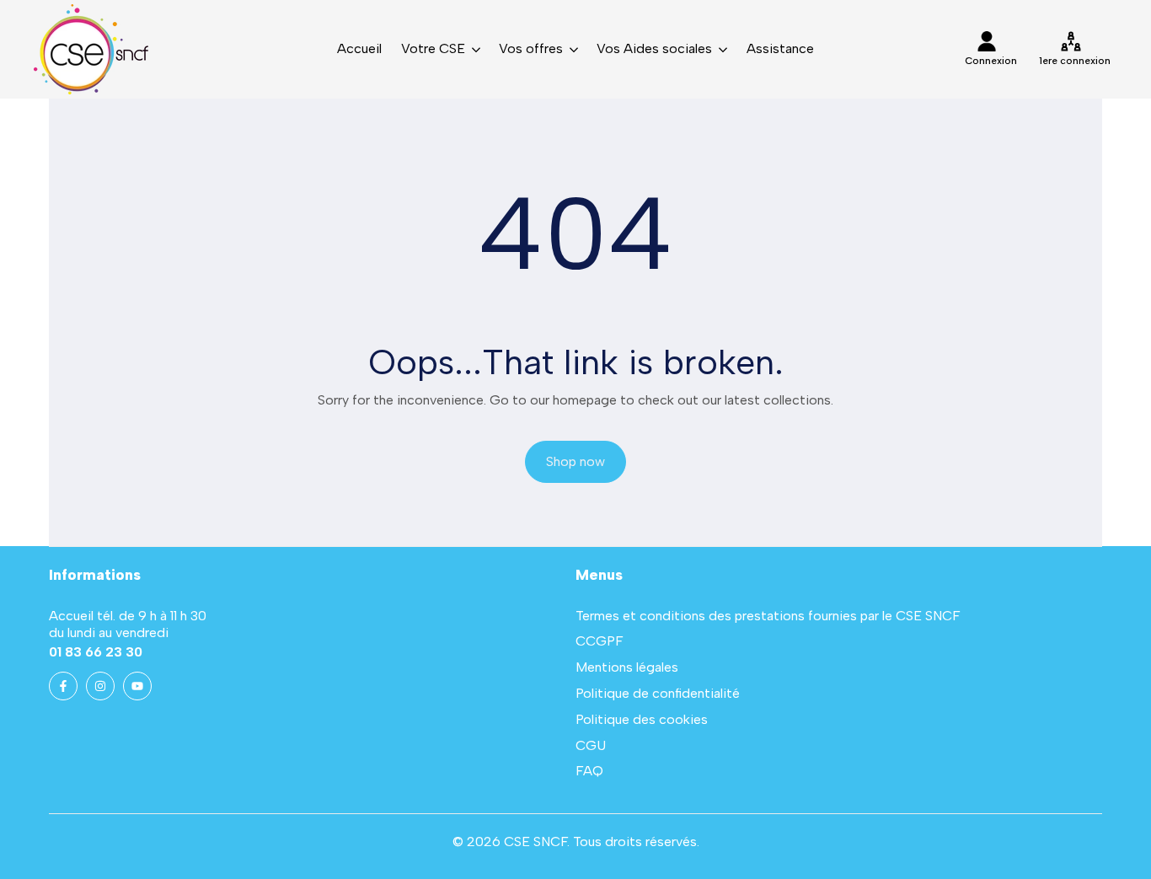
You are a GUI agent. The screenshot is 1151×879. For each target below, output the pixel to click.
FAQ (589, 771)
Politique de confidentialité (658, 693)
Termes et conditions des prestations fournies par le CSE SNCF (768, 616)
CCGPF (600, 641)
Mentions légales (627, 667)
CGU (591, 745)
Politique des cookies (642, 719)
